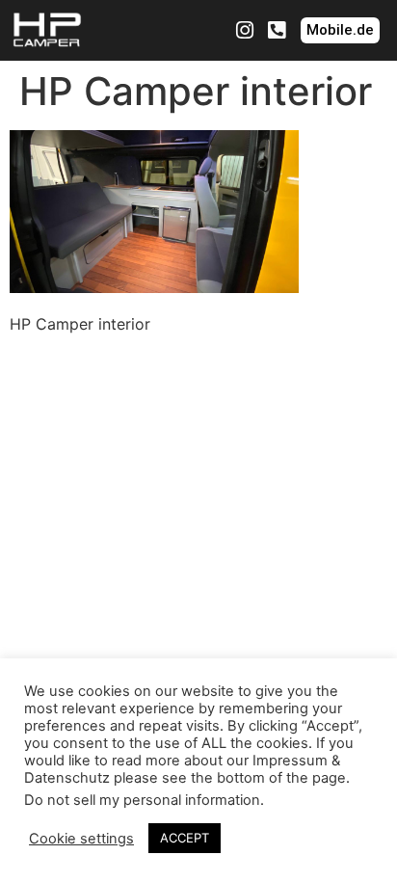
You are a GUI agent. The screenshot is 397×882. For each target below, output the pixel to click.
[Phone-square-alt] (276, 30)
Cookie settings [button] (81, 838)
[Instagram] (244, 30)
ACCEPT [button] (184, 837)
